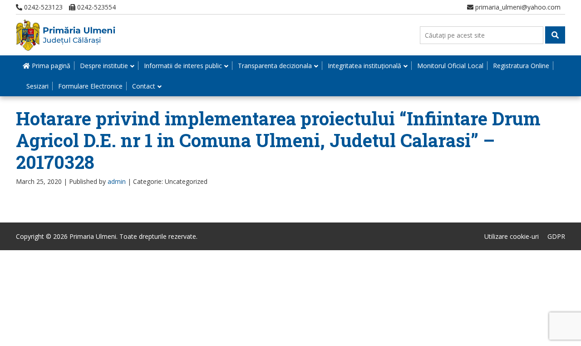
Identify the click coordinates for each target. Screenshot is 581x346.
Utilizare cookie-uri (511, 236)
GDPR (556, 236)
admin (117, 181)
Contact (143, 86)
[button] (555, 35)
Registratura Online (521, 65)
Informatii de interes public (183, 65)
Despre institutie (104, 65)
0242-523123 (42, 7)
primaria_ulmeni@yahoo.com (517, 7)
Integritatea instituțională (364, 65)
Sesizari (37, 86)
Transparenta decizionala (275, 65)
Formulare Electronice (90, 86)
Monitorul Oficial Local (450, 65)
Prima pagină (50, 65)
